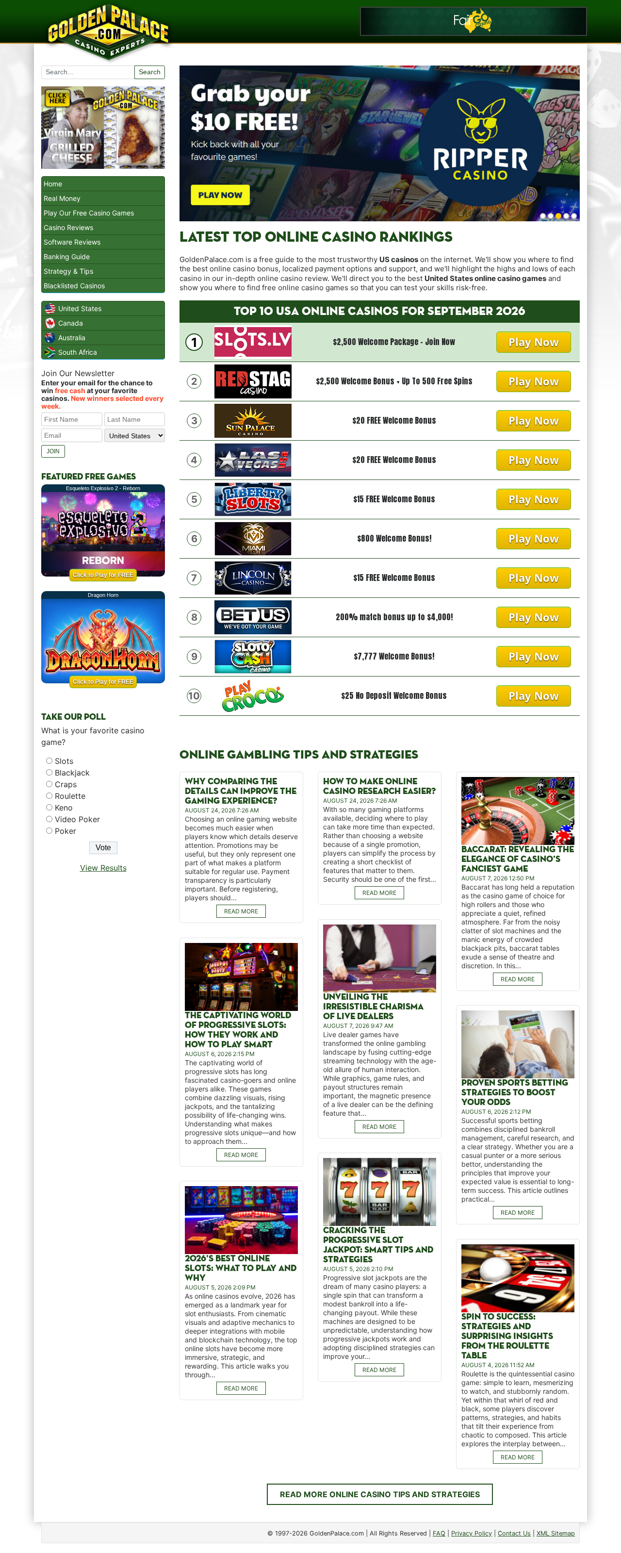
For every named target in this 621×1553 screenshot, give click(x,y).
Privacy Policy (471, 1533)
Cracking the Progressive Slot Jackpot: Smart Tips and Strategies (378, 1245)
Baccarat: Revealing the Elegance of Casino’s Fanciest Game (517, 859)
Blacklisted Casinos (74, 285)
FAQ (439, 1533)
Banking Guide (67, 256)
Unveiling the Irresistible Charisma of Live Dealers (373, 1006)
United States (79, 308)
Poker (65, 831)
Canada (70, 323)
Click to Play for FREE (103, 575)
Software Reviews (72, 242)
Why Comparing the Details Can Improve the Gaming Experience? (240, 791)
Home (53, 184)
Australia (71, 337)
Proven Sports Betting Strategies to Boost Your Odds (514, 1092)
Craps (66, 784)
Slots (64, 761)
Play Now (533, 341)
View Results (103, 868)
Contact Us (514, 1533)
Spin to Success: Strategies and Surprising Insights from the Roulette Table (507, 1336)
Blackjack (72, 772)
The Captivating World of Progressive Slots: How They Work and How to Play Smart (238, 1030)
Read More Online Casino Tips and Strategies (380, 1494)
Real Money (62, 198)
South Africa (77, 352)
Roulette (70, 796)
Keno (64, 807)
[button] (543, 216)
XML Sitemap (556, 1533)
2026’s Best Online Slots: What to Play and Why (240, 1268)
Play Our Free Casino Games (89, 213)
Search (150, 72)
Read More (241, 911)
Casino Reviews (68, 227)
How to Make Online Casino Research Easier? (379, 786)
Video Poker (77, 819)
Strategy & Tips (68, 271)
